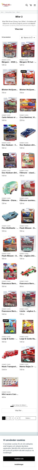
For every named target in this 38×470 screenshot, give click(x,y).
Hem (2, 12)
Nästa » (28, 418)
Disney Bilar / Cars (10, 12)
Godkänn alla (19, 459)
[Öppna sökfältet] (27, 5)
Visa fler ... (19, 411)
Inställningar (19, 464)
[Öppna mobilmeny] (35, 5)
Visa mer (19, 29)
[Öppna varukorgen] (31, 5)
